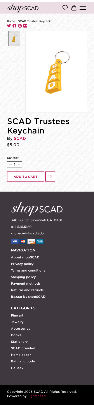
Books (16, 335)
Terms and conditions (28, 270)
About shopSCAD (25, 257)
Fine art (17, 315)
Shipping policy (23, 277)
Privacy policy (22, 264)
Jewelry (17, 322)
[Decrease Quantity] (10, 164)
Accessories (20, 328)
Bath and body (23, 361)
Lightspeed (37, 396)
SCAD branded (23, 348)
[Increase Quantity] (18, 164)
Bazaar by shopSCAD (28, 296)
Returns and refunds (27, 290)
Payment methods (25, 283)
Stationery (19, 341)
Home (11, 21)
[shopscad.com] (22, 7)
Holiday (17, 368)
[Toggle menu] (82, 7)
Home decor (21, 355)
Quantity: (13, 157)
